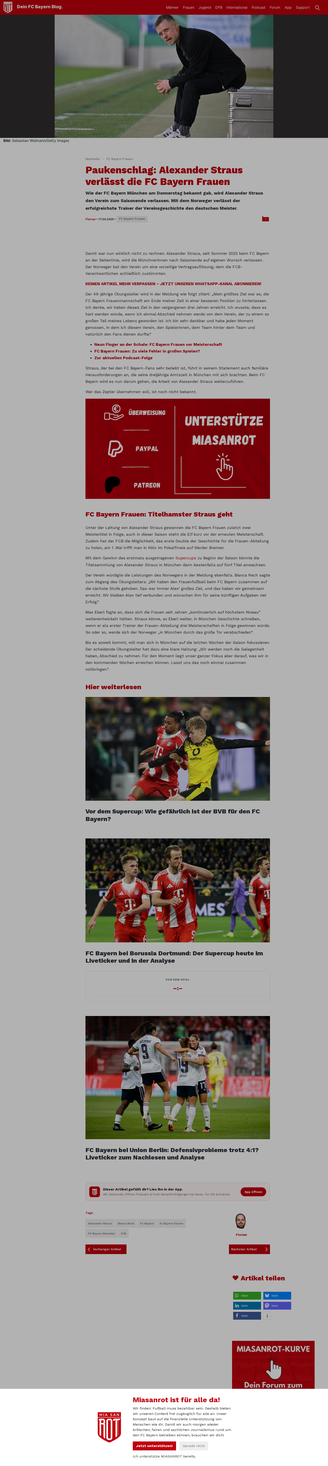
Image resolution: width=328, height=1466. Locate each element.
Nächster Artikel (244, 1249)
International (236, 7)
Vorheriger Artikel (107, 1249)
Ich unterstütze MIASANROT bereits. (164, 1456)
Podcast (259, 7)
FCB (123, 1233)
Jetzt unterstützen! (154, 1446)
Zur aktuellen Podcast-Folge (123, 357)
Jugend (205, 7)
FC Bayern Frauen (119, 159)
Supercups (186, 558)
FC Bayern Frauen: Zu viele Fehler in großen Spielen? (147, 351)
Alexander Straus (100, 1223)
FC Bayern (147, 1223)
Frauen (188, 7)
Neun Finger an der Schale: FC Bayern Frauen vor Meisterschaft (158, 344)
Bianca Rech (126, 1223)
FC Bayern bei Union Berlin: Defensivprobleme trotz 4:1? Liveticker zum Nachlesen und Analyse (172, 1153)
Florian (90, 219)
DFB (218, 7)
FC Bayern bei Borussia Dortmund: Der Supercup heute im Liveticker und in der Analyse (174, 957)
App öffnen (253, 1192)
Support (303, 7)
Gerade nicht (194, 1446)
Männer (172, 7)
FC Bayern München (101, 1233)
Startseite (92, 159)
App (288, 7)
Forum (275, 7)
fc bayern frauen (171, 1223)
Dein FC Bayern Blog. (40, 6)
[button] (247, 1296)
